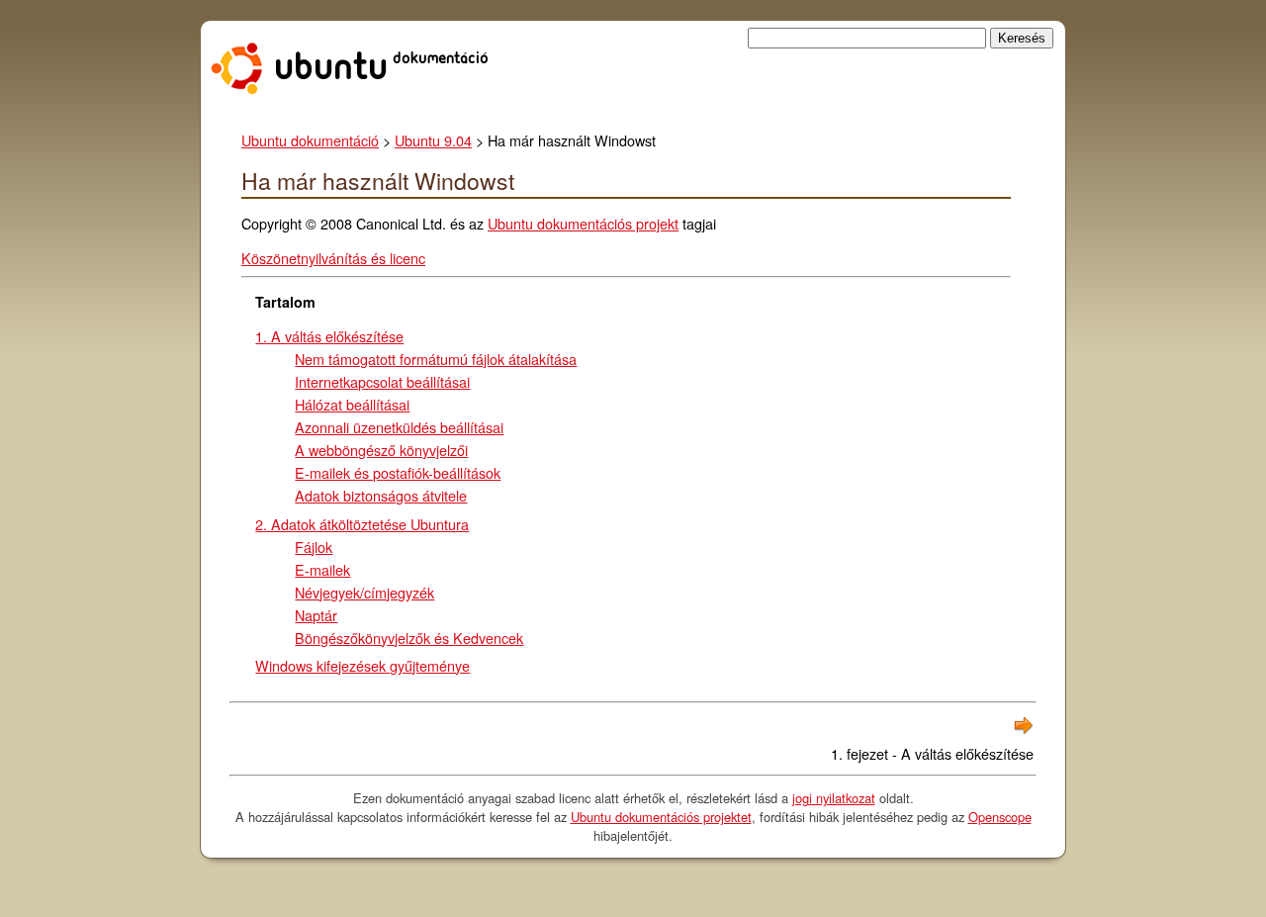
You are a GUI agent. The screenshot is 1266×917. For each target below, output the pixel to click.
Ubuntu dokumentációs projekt (583, 223)
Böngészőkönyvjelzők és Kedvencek (409, 637)
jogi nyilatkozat (833, 797)
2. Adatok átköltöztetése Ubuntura (362, 523)
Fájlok (313, 546)
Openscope (1000, 816)
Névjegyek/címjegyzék (364, 592)
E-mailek (322, 569)
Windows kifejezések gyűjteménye (362, 665)
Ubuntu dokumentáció (310, 140)
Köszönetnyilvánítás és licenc (333, 257)
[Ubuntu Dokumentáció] (353, 88)
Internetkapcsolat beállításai (382, 381)
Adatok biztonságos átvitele (381, 495)
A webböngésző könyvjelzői (381, 449)
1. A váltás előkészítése (329, 335)
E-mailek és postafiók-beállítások (397, 472)
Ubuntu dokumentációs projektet (661, 816)
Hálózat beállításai (352, 404)
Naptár (316, 614)
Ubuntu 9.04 (433, 140)
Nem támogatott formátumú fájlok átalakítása (436, 358)
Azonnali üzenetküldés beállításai (399, 426)
